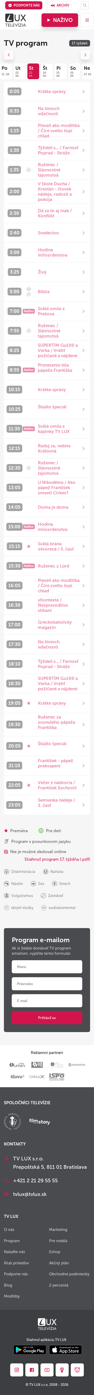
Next (85, 55)
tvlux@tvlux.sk (30, 1194)
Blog (8, 1285)
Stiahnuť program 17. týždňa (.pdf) (57, 859)
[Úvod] (15, 20)
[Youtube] (47, 1369)
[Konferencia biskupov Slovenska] (12, 1122)
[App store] (65, 1350)
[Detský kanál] (77, 1369)
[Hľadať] (85, 5)
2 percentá (58, 1285)
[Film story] (39, 1122)
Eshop (54, 1251)
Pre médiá (58, 1240)
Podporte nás (27, 5)
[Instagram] (16, 1369)
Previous (8, 55)
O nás (9, 1229)
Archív (63, 5)
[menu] (87, 20)
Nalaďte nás (14, 1251)
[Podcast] (62, 1369)
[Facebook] (31, 1369)
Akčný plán (59, 1263)
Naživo (63, 20)
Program (12, 1240)
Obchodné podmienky (69, 1274)
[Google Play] (29, 1350)
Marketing (58, 1229)
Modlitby (12, 1296)
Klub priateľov (16, 1263)
